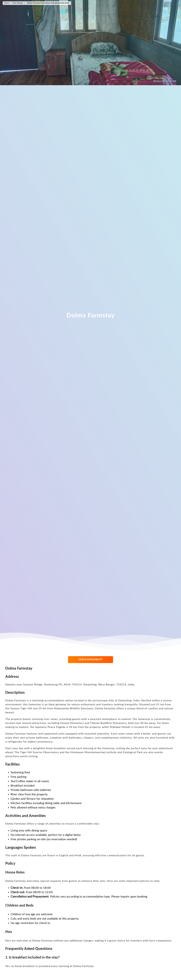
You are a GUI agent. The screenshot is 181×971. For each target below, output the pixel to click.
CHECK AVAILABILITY (91, 659)
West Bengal (17, 3)
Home (6, 3)
